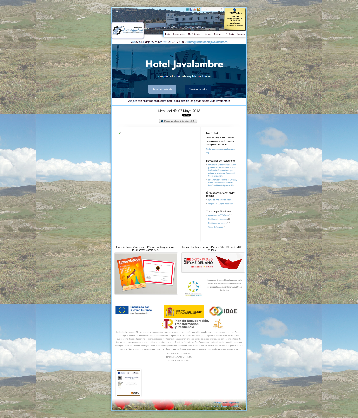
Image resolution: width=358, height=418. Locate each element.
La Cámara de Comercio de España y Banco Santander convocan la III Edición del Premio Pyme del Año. (222, 183)
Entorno (207, 34)
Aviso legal (216, 402)
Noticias (217, 34)
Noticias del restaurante (217, 219)
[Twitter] (187, 10)
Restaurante (179, 34)
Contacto (241, 34)
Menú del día (194, 34)
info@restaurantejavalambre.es (207, 42)
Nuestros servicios (198, 89)
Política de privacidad (230, 402)
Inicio (167, 34)
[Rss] (198, 10)
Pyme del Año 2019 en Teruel (219, 200)
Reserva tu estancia (162, 89)
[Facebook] (191, 10)
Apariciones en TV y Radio (218, 215)
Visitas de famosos (215, 227)
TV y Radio (229, 34)
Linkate (216, 406)
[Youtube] (194, 10)
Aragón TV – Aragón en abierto (220, 204)
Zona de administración (230, 406)
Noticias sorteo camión (217, 223)
